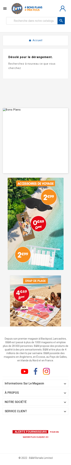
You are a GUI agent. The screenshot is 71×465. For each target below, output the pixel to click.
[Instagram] (47, 372)
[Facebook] (36, 372)
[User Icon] (63, 8)
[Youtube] (25, 372)
